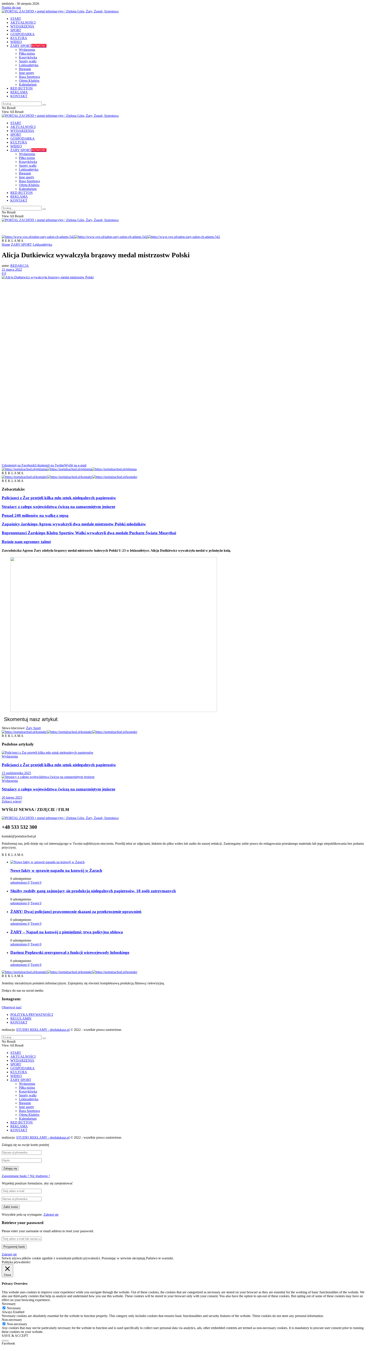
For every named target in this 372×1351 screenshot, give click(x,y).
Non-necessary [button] (12, 1320)
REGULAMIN (20, 1018)
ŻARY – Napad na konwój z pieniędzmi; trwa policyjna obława (66, 932)
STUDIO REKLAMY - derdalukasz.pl (43, 1029)
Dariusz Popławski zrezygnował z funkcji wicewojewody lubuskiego (69, 952)
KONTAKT (18, 96)
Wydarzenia (27, 49)
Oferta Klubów (29, 80)
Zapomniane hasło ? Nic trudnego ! (26, 1176)
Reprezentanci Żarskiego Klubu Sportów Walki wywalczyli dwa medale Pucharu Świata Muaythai (89, 533)
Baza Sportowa (29, 77)
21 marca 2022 (12, 269)
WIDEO (16, 42)
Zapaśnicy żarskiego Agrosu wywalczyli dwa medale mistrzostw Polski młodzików (74, 524)
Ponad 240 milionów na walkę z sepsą (35, 515)
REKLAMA (19, 92)
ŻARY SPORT (28, 46)
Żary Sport (33, 728)
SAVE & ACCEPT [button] (15, 1335)
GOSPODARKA (22, 34)
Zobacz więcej (12, 801)
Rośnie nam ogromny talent (26, 541)
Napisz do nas (11, 7)
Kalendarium (28, 84)
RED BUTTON (21, 88)
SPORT (15, 30)
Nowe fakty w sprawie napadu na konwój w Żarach (56, 870)
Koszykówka (28, 57)
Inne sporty (26, 73)
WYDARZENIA (22, 26)
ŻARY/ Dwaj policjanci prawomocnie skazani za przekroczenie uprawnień (75, 911)
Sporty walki (27, 61)
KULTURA (18, 38)
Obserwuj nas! (12, 1007)
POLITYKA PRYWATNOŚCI (31, 1014)
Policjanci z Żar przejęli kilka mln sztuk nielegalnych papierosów (59, 498)
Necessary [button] (9, 1304)
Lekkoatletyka (28, 65)
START (15, 18)
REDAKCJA (19, 265)
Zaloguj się (51, 1214)
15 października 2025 (16, 773)
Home (6, 244)
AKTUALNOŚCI (23, 22)
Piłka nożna (27, 53)
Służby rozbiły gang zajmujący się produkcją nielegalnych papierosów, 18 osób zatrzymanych (93, 891)
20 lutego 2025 (12, 797)
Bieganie (25, 69)
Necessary (14, 1308)
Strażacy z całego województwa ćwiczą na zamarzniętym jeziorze (58, 506)
